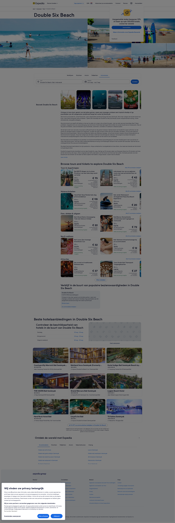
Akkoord (56, 516)
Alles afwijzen (43, 516)
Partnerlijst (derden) (10, 511)
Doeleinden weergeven (12, 516)
